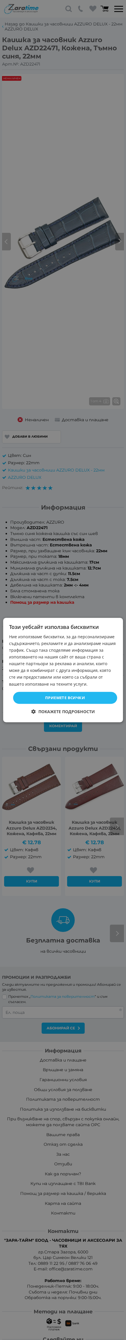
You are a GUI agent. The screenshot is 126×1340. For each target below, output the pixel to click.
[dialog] (63, 670)
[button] (63, 711)
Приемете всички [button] (65, 697)
